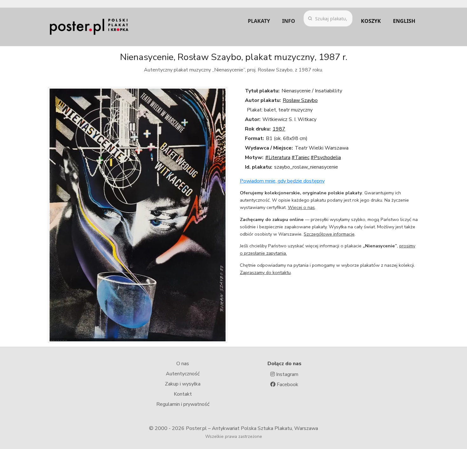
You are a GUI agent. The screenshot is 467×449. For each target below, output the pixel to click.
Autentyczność (183, 373)
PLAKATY (259, 20)
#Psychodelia (326, 157)
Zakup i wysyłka (182, 383)
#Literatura (277, 157)
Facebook (286, 384)
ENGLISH (404, 20)
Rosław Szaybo (300, 100)
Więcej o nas (301, 207)
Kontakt (183, 394)
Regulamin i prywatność (182, 404)
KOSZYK (371, 20)
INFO (288, 20)
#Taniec (300, 157)
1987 (279, 128)
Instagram (286, 374)
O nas (182, 363)
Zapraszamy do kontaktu (265, 272)
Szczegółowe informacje (329, 234)
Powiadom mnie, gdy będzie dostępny (282, 181)
